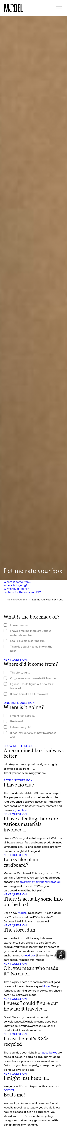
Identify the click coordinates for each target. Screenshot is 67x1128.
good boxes (49, 1052)
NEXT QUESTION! (16, 659)
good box (29, 955)
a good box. (20, 810)
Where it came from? (17, 582)
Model (46, 986)
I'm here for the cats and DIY (22, 592)
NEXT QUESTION (15, 814)
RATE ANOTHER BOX (18, 780)
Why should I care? (16, 588)
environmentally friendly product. (40, 882)
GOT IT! (9, 1090)
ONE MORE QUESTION (19, 702)
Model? (22, 913)
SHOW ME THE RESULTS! (20, 746)
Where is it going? (16, 585)
